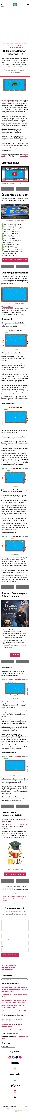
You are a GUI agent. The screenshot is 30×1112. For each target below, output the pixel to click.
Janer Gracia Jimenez (8, 1019)
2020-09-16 (23, 70)
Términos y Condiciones (8, 965)
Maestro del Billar (12, 70)
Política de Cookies (7, 969)
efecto (5, 109)
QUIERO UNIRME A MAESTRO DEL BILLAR (15, 259)
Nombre (4, 933)
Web (2, 947)
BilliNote (20, 1030)
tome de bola (24, 156)
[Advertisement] (15, 25)
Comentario (4, 919)
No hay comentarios (16, 72)
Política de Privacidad (8, 967)
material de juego (17, 149)
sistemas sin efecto (7, 145)
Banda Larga (6, 44)
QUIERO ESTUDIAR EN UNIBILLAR (15, 874)
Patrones (25, 44)
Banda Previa (14, 44)
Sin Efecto (11, 45)
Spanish (19, 1110)
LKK (20, 44)
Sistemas (19, 45)
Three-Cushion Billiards (15, 47)
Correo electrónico (6, 940)
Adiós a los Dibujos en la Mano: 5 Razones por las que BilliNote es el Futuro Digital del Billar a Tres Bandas (14, 989)
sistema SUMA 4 (8, 307)
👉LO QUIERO (15, 654)
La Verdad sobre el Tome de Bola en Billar (14, 1011)
